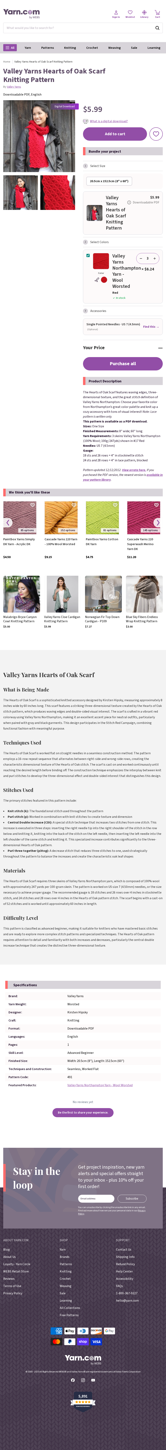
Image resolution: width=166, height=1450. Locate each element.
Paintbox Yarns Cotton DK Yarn (102, 541)
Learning (154, 48)
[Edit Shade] (101, 280)
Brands (64, 1257)
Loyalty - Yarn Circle (16, 1264)
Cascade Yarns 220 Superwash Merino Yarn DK (140, 544)
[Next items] (158, 523)
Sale (134, 48)
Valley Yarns (14, 87)
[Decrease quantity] (141, 258)
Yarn (28, 48)
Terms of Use (12, 1286)
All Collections (70, 1308)
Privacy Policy (12, 1293)
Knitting (70, 48)
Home (6, 62)
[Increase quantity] (154, 258)
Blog (6, 1249)
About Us (9, 1257)
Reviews (9, 1279)
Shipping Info (125, 1257)
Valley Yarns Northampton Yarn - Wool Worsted (100, 1085)
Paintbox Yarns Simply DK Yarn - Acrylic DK (19, 541)
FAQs (119, 1286)
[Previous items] (8, 523)
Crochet (92, 48)
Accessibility (124, 1279)
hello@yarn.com (127, 1300)
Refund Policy (125, 1264)
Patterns (47, 48)
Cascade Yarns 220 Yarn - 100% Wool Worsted (61, 541)
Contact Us (123, 1249)
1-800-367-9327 (126, 1293)
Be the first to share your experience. (83, 1112)
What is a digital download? (109, 121)
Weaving (114, 48)
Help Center (124, 1271)
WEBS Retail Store (16, 1271)
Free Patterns (69, 1315)
